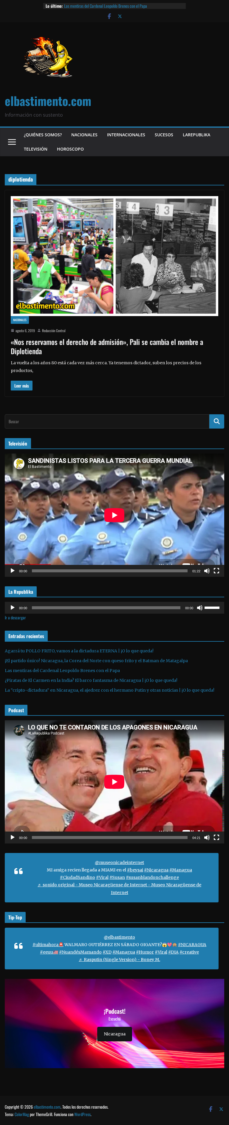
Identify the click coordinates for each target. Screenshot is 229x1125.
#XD (107, 952)
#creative (189, 952)
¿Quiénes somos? (43, 135)
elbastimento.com (48, 101)
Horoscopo (70, 149)
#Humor (145, 952)
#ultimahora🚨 (48, 944)
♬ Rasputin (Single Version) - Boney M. (119, 959)
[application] (114, 515)
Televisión (35, 149)
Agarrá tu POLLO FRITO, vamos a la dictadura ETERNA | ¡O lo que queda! (79, 651)
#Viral (102, 877)
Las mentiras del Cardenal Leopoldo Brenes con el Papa (105, 6)
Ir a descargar (15, 617)
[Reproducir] (13, 571)
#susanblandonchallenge (152, 877)
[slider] (213, 607)
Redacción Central (54, 330)
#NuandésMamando (80, 952)
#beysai (135, 870)
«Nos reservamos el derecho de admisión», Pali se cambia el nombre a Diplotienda (107, 346)
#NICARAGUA (192, 944)
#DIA (173, 952)
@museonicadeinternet (119, 862)
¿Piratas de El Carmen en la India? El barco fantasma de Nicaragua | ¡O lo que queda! (91, 680)
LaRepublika (196, 135)
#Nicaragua (156, 870)
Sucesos (164, 135)
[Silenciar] (207, 571)
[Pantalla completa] (216, 571)
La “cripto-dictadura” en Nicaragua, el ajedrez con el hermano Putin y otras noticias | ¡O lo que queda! (109, 690)
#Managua (180, 870)
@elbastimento (119, 937)
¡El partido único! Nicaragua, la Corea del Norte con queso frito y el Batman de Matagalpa (96, 660)
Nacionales (84, 135)
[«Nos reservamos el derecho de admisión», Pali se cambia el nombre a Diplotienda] (114, 256)
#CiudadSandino (77, 877)
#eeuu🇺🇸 (49, 952)
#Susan (117, 877)
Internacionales (126, 135)
